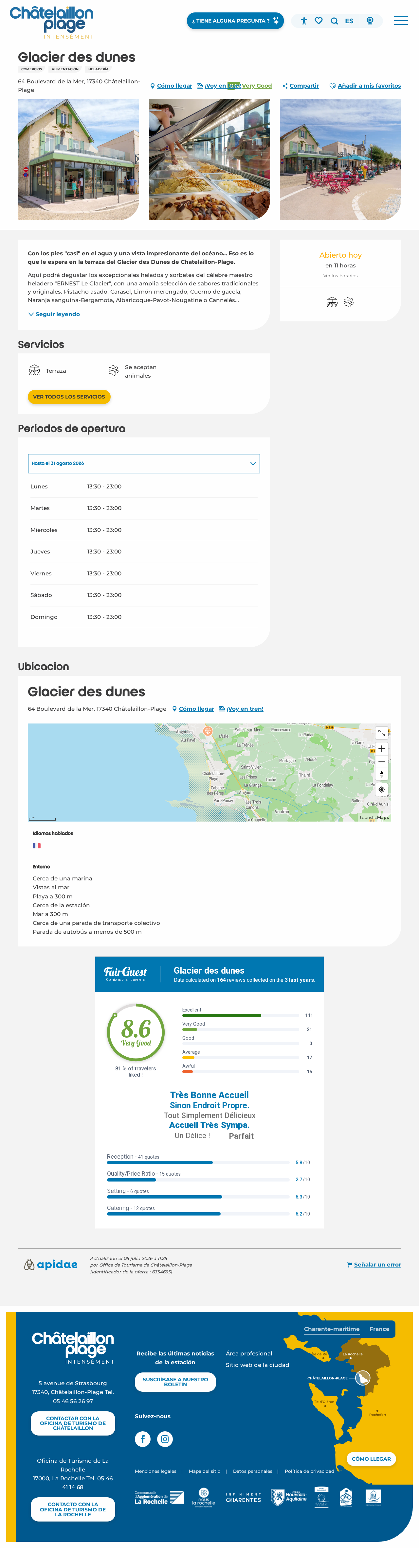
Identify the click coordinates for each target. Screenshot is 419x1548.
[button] (334, 21)
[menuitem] (51, 22)
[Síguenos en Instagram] (165, 1439)
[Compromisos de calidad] (322, 1497)
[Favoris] (319, 20)
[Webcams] (370, 21)
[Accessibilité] (304, 21)
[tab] (137, 463)
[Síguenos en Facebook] (143, 1439)
